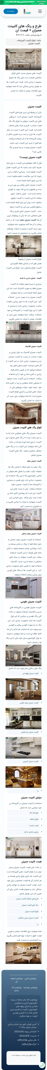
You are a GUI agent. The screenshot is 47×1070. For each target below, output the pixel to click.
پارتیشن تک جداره (17, 989)
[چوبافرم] (27, 11)
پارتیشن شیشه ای (17, 980)
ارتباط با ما (10, 11)
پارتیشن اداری (30, 978)
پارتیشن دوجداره (30, 987)
